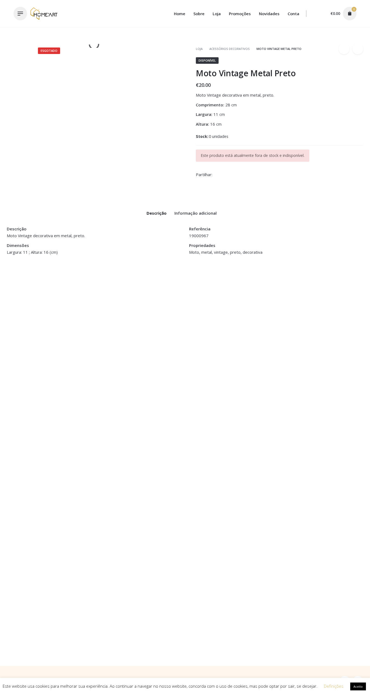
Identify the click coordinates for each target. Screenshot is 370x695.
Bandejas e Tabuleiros (27, 342)
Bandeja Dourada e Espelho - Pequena (44, 348)
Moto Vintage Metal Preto (297, 33)
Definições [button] (333, 686)
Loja (199, 49)
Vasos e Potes (145, 342)
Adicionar (16, 360)
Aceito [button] (358, 686)
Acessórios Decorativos (229, 49)
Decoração (285, 39)
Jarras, (125, 342)
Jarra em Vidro (112, 348)
